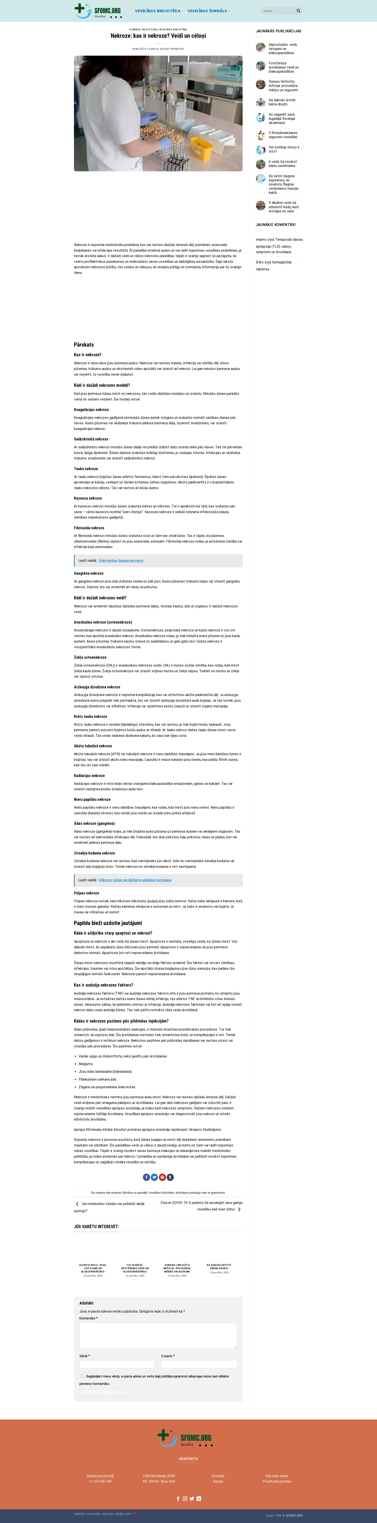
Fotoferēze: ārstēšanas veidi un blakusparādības (135, 1268)
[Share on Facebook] (146, 1177)
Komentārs (88, 1318)
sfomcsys (177, 49)
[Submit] (298, 11)
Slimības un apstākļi (143, 29)
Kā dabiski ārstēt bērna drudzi (219, 1266)
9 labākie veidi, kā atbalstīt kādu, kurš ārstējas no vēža (284, 207)
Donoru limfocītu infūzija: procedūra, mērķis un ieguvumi (177, 1268)
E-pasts (168, 1356)
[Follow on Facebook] (178, 1499)
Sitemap (217, 1476)
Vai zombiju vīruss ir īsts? (284, 149)
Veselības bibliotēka (157, 11)
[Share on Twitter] (154, 1177)
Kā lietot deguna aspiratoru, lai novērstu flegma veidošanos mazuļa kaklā (283, 184)
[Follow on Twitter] (192, 1499)
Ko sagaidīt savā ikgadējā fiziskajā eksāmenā (282, 118)
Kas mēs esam (277, 1476)
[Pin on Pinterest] (162, 1177)
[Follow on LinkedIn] (199, 1499)
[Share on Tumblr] (170, 1177)
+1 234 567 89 (100, 1481)
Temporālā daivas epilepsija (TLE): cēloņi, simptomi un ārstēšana (279, 245)
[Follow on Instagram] (185, 1499)
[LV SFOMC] (101, 11)
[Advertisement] (158, 207)
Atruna (218, 1481)
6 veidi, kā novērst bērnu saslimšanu (283, 164)
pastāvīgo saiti (197, 1192)
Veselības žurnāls (207, 11)
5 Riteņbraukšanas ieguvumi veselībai (283, 135)
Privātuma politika (277, 1481)
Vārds (84, 1356)
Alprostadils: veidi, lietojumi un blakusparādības (93, 1268)
